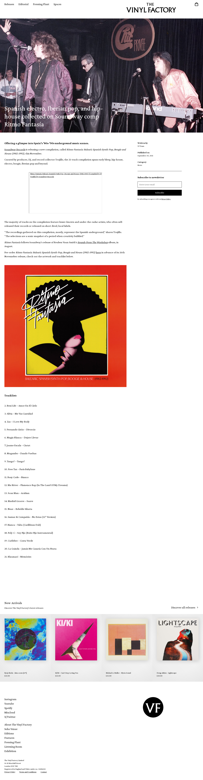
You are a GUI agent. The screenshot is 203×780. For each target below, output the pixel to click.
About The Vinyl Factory (18, 724)
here (98, 252)
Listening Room (13, 746)
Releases (9, 4)
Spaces (57, 4)
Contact (44, 772)
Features (9, 737)
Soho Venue (10, 728)
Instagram (10, 699)
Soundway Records (14, 149)
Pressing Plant (41, 4)
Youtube (9, 703)
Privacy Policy (9, 772)
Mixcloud (9, 712)
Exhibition (10, 751)
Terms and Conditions (27, 772)
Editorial (24, 4)
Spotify (8, 708)
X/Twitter (9, 716)
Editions (9, 733)
